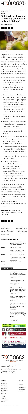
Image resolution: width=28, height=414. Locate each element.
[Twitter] (5, 28)
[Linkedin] (21, 382)
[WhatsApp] (12, 28)
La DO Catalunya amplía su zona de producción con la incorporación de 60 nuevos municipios (18, 259)
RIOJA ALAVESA (13, 212)
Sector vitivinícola (4, 405)
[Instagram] (20, 382)
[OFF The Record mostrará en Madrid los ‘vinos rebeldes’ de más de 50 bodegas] (5, 282)
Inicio (2, 10)
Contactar (21, 390)
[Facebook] (2, 28)
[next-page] (4, 264)
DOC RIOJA (18, 210)
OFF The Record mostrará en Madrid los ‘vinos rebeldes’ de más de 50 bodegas (17, 282)
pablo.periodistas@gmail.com (11, 372)
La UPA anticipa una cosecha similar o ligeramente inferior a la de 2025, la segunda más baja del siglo (18, 314)
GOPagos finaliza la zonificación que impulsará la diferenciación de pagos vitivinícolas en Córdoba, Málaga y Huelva (7, 231)
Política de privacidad (21, 385)
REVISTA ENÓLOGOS (5, 212)
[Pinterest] (9, 28)
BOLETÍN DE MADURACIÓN (10, 210)
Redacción (4, 24)
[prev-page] (2, 264)
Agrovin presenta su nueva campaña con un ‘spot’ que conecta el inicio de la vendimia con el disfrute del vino (18, 274)
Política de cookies (22, 387)
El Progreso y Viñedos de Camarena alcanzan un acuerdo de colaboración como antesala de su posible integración (18, 289)
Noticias (5, 10)
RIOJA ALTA (20, 212)
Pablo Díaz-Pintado (14, 254)
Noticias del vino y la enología (13, 405)
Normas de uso (22, 389)
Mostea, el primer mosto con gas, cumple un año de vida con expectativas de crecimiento (17, 252)
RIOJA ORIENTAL (5, 214)
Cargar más (13, 320)
